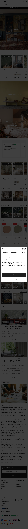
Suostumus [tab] (5, 252)
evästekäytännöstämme (11, 270)
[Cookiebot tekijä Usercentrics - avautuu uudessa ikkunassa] (21, 249)
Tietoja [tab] (23, 252)
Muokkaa (13, 279)
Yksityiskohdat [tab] (14, 252)
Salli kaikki (14, 274)
